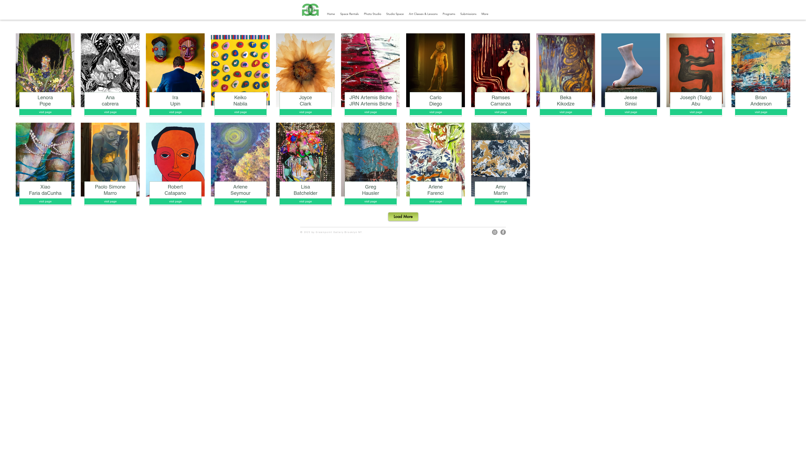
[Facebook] (503, 232)
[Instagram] (494, 232)
